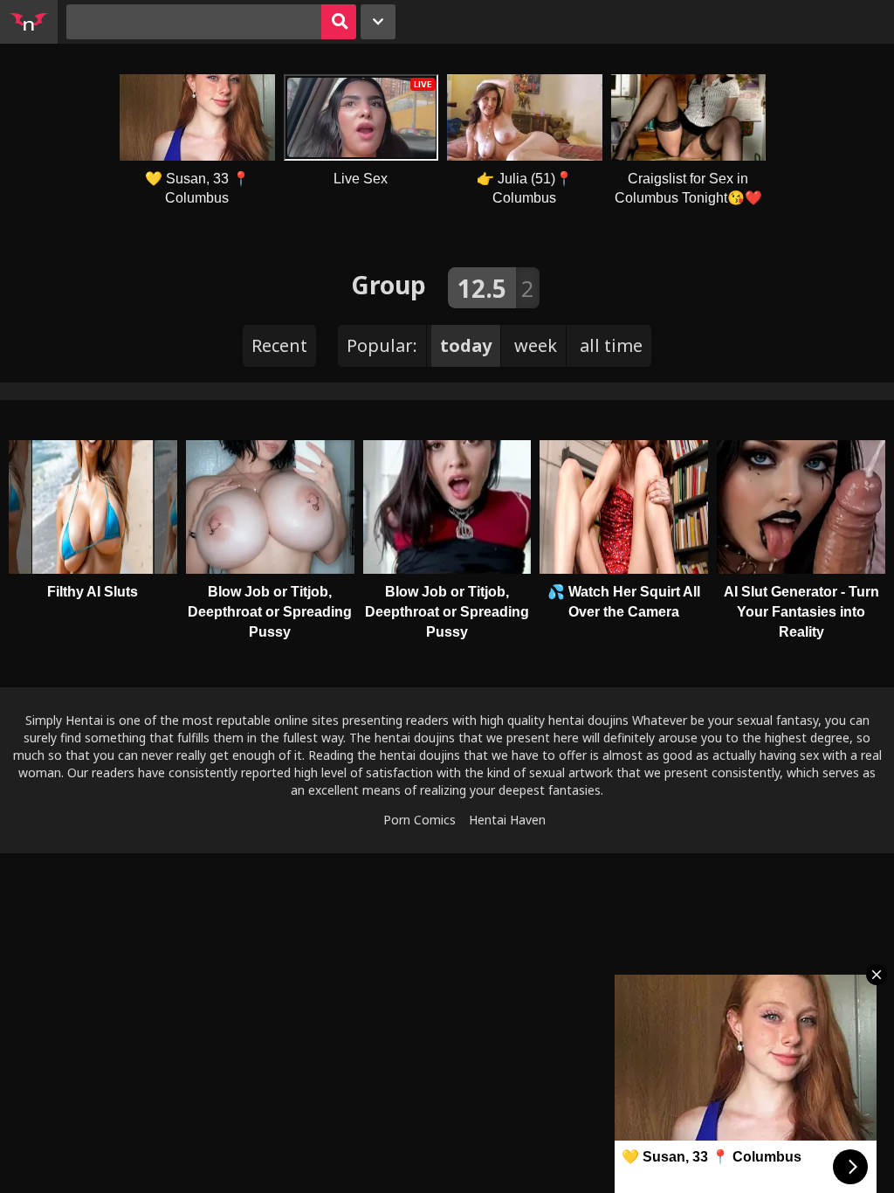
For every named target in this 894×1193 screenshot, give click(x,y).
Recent (279, 345)
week (535, 345)
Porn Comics (419, 819)
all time (611, 345)
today (466, 345)
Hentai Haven (507, 819)
